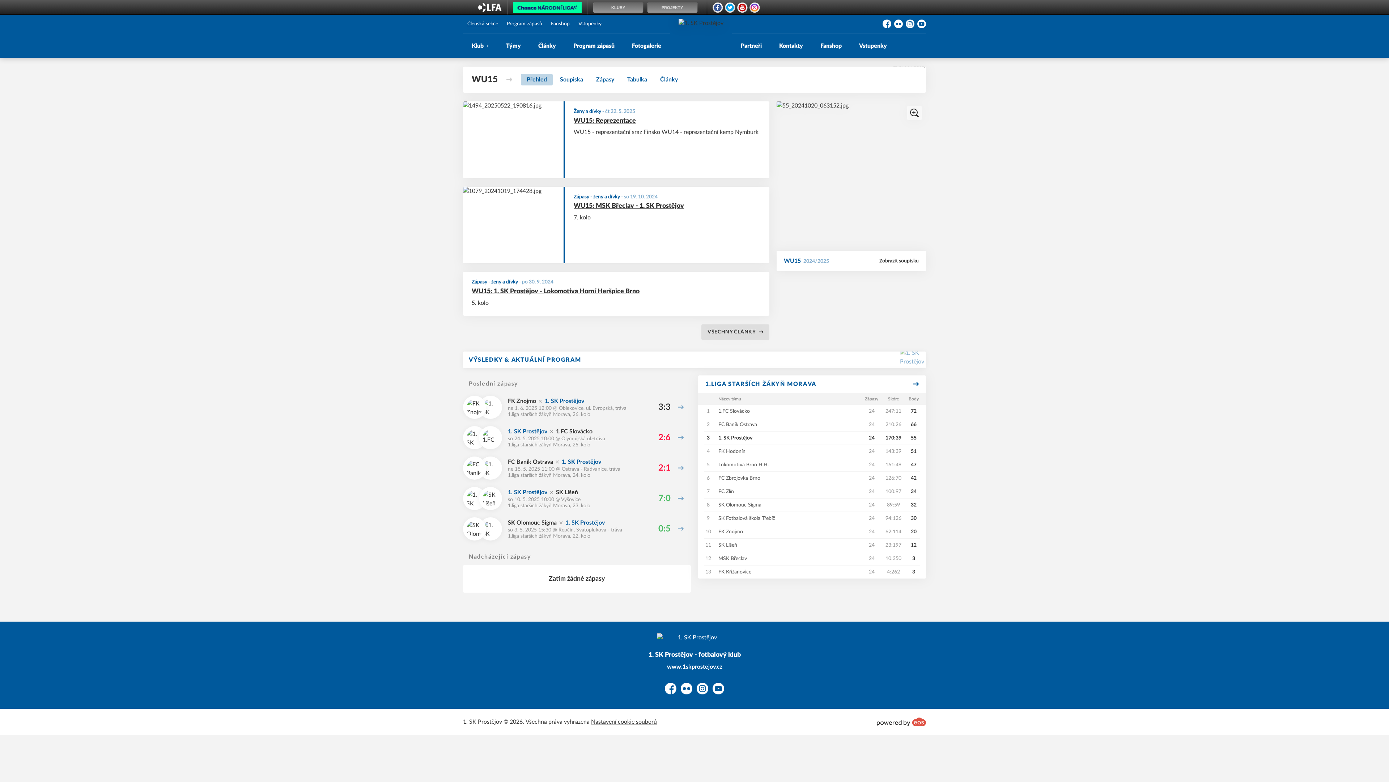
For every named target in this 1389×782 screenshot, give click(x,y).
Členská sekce (482, 23)
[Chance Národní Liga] (547, 9)
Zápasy (605, 80)
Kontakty (791, 46)
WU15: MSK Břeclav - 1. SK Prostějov (629, 206)
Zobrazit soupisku (899, 261)
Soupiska (571, 80)
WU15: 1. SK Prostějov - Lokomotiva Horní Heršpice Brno (556, 291)
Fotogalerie (646, 46)
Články (547, 46)
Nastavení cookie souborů (624, 722)
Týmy (513, 46)
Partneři (751, 46)
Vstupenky (590, 23)
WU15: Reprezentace (605, 121)
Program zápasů (524, 23)
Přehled (537, 80)
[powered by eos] (901, 722)
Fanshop (560, 23)
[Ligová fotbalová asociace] (489, 10)
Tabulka (637, 80)
